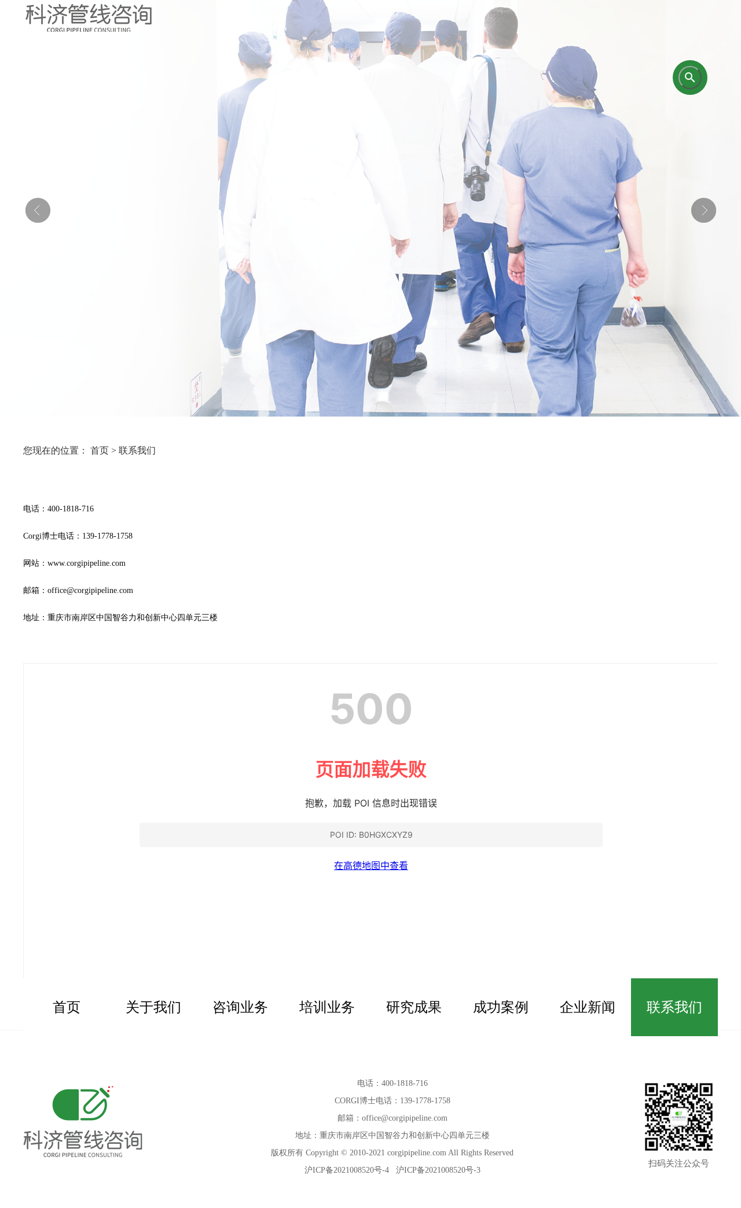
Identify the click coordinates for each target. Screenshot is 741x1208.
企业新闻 (587, 1007)
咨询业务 (240, 1007)
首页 (66, 1007)
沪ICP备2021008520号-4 (347, 1170)
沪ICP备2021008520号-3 (438, 1170)
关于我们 (153, 1007)
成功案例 (501, 1007)
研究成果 (414, 1007)
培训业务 (327, 1007)
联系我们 (674, 1007)
